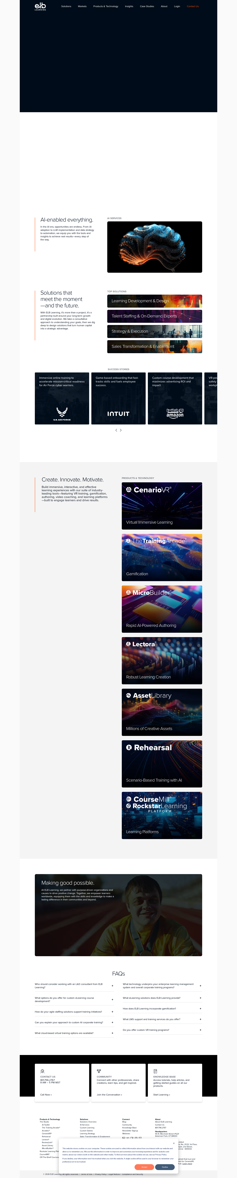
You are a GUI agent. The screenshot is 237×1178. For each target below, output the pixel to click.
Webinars (126, 1133)
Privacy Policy (101, 1174)
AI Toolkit (46, 1124)
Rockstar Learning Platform (51, 1151)
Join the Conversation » (109, 1094)
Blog (124, 1121)
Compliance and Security (132, 1174)
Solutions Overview (88, 1121)
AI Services (84, 1124)
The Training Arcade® (51, 1127)
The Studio (44, 1121)
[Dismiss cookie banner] (174, 1143)
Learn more (187, 1163)
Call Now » (46, 1094)
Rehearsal (46, 1136)
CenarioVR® (47, 1133)
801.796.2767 (160, 1127)
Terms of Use (86, 1174)
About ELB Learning (163, 1121)
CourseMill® (45, 1154)
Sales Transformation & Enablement (95, 1136)
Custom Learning (87, 1127)
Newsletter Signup (130, 1130)
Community (127, 1124)
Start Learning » (161, 1094)
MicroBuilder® (48, 1148)
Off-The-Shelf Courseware (51, 1157)
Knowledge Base (129, 1127)
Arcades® (46, 1130)
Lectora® (45, 1139)
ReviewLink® (47, 1142)
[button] (66, 6)
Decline (165, 1167)
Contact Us (159, 1124)
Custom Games (86, 1130)
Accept (144, 1167)
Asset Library (47, 1145)
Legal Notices (114, 1174)
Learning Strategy (87, 1133)
